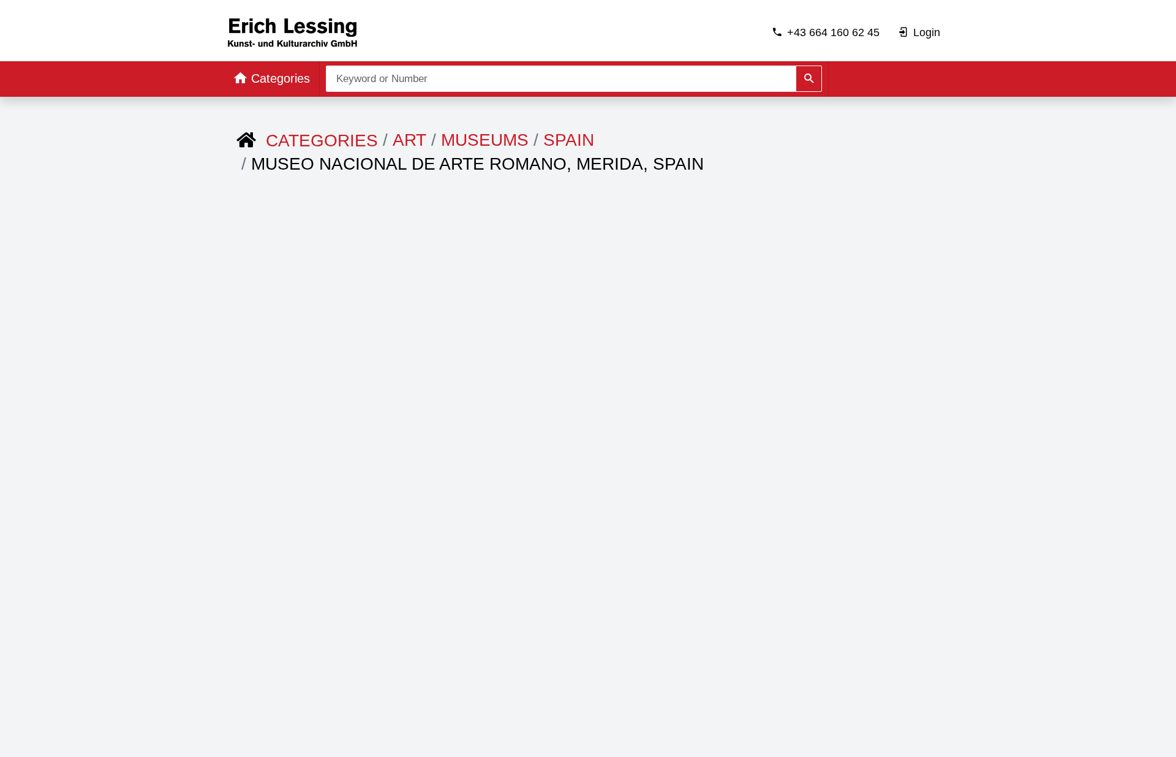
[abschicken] (809, 79)
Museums (485, 139)
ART (409, 139)
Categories (322, 140)
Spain (568, 139)
